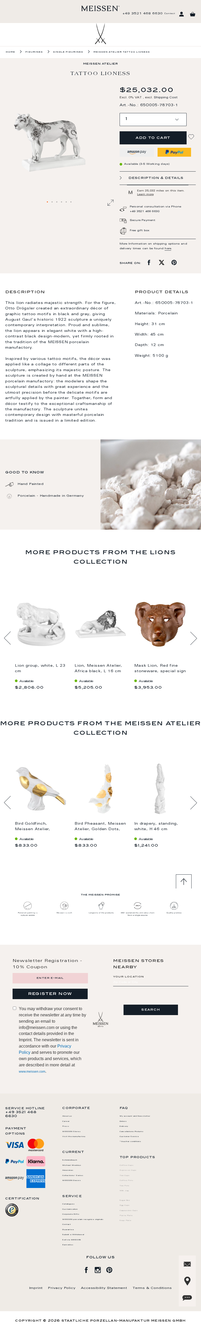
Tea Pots (125, 1186)
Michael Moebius (71, 1165)
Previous (7, 638)
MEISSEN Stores (71, 1132)
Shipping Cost (165, 97)
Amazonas (67, 1170)
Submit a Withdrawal (73, 1235)
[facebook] (89, 1269)
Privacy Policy (61, 1288)
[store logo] (100, 8)
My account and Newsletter (135, 1116)
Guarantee (68, 1230)
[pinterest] (112, 1269)
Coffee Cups (127, 1165)
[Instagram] (100, 1269)
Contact (169, 14)
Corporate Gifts (70, 1214)
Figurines (34, 52)
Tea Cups (125, 1175)
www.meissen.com (32, 1071)
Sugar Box (125, 1200)
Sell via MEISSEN (71, 1240)
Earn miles (67, 1245)
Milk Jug (124, 1191)
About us (67, 1116)
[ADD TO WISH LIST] (192, 137)
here (168, 248)
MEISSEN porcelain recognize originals (83, 1219)
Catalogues (68, 1204)
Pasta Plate (126, 1215)
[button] (47, 202)
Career (66, 1121)
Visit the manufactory (74, 1136)
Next (193, 638)
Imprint (36, 1288)
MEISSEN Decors (71, 1180)
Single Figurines (68, 52)
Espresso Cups (128, 1170)
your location (128, 977)
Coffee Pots (126, 1180)
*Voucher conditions (130, 1141)
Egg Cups (125, 1205)
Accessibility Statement (104, 1288)
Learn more (145, 194)
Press (65, 1126)
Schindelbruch (69, 1160)
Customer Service (129, 1136)
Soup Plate (125, 1220)
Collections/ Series (72, 1175)
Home (10, 52)
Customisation (69, 1209)
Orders (123, 1121)
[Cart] (192, 14)
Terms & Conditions (152, 1288)
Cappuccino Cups (129, 1211)
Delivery (124, 1126)
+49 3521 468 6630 (142, 13)
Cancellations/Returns (132, 1132)
